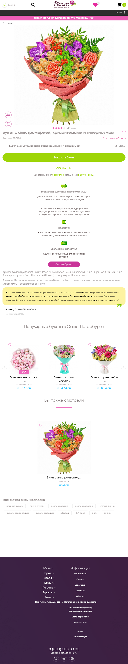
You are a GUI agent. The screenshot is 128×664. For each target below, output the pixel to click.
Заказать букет (64, 157)
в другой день (85, 174)
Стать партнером (80, 616)
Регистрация (80, 636)
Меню (11, 4)
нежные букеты (14, 506)
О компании (80, 573)
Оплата (80, 579)
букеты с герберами (17, 513)
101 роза (80, 513)
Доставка (80, 585)
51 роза (64, 513)
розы (95, 513)
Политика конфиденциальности (80, 602)
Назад (9, 23)
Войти (119, 12)
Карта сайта (80, 622)
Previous (4, 368)
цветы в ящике (107, 506)
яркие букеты (37, 506)
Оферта (80, 596)
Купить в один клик (64, 168)
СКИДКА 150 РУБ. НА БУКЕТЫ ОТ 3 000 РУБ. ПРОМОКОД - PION (64, 18)
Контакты (80, 590)
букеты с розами (45, 513)
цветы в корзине (59, 506)
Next (124, 368)
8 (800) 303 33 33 (64, 649)
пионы (107, 513)
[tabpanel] (64, 75)
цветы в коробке (84, 506)
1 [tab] (64, 114)
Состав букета (64, 264)
